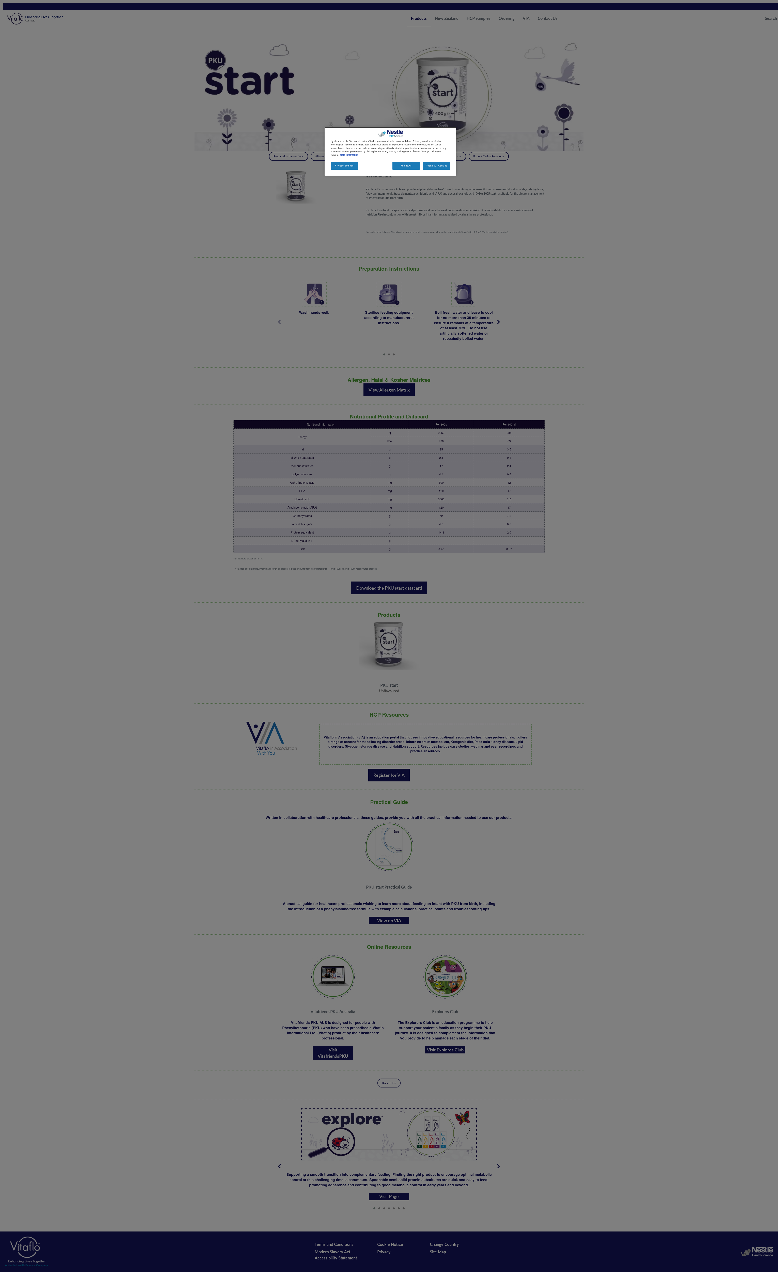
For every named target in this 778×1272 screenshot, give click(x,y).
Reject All (406, 165)
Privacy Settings (344, 165)
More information (349, 154)
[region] (390, 151)
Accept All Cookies (436, 165)
